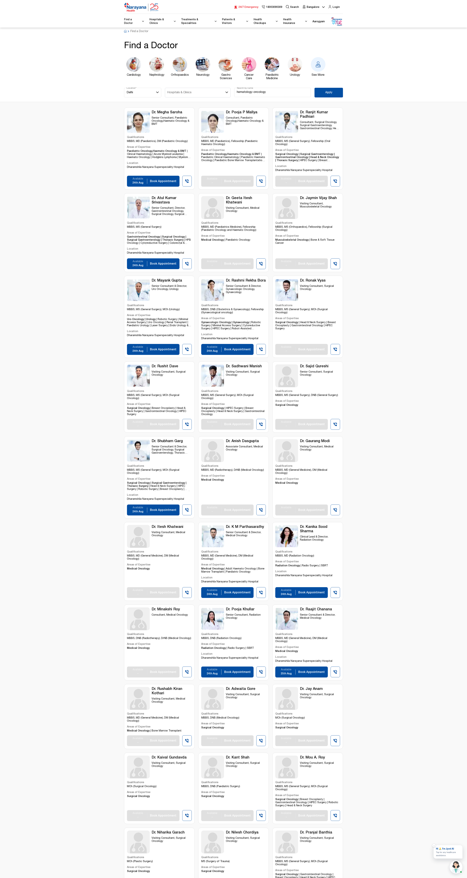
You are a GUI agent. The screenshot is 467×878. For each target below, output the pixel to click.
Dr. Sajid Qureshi (314, 366)
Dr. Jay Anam (311, 689)
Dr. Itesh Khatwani (167, 527)
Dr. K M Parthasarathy (245, 527)
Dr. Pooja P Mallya (241, 112)
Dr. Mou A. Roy (312, 758)
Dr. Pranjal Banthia (316, 833)
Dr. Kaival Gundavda (169, 758)
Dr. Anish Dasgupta (242, 441)
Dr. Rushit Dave (165, 366)
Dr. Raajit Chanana (316, 609)
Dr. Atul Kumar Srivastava (164, 201)
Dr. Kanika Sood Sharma (313, 529)
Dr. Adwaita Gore (240, 689)
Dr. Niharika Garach (168, 833)
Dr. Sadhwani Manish (244, 366)
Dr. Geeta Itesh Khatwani (239, 201)
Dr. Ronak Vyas (313, 281)
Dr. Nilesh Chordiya (242, 833)
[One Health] (336, 22)
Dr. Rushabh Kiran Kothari (167, 691)
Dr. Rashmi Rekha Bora (246, 281)
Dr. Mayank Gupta (167, 281)
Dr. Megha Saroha (167, 112)
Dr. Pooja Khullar (240, 609)
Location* (131, 88)
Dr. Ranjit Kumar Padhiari (314, 115)
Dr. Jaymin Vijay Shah (318, 198)
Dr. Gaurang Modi (315, 441)
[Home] (141, 7)
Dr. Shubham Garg (167, 441)
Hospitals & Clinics (179, 92)
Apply (328, 92)
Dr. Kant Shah (237, 758)
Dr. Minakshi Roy (166, 609)
